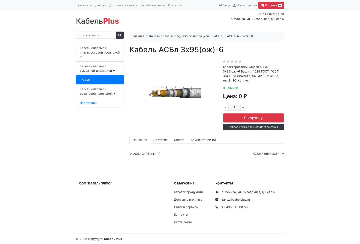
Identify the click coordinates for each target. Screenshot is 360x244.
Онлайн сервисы (152, 5)
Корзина (272, 5)
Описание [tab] (140, 140)
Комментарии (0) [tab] (203, 140)
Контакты (175, 5)
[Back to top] (351, 226)
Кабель (97, 21)
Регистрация (247, 5)
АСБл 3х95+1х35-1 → (268, 154)
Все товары (88, 103)
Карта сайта (183, 222)
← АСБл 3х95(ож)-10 (144, 154)
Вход (226, 5)
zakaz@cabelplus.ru (235, 199)
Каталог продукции (91, 5)
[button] (253, 127)
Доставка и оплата (123, 5)
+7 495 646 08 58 (271, 14)
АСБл (86, 80)
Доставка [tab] (160, 140)
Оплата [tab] (179, 140)
